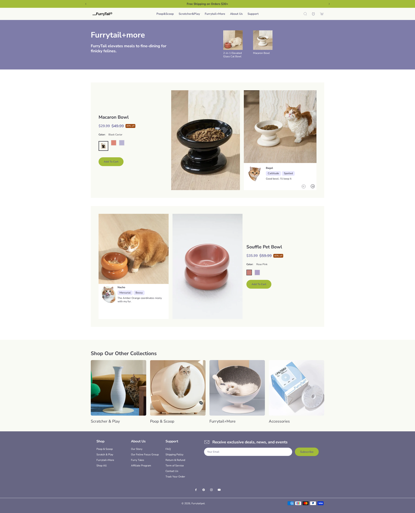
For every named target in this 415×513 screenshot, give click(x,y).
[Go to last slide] (86, 4)
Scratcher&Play (189, 14)
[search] (305, 14)
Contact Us (172, 471)
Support (253, 14)
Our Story (136, 449)
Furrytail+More (215, 14)
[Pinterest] (203, 489)
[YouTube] (219, 489)
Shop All (101, 465)
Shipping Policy (174, 454)
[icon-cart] (322, 14)
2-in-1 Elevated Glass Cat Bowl (232, 54)
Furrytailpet (198, 503)
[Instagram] (211, 489)
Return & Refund (175, 460)
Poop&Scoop (165, 14)
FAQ (168, 449)
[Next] (312, 186)
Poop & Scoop (104, 449)
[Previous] (303, 186)
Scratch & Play (104, 454)
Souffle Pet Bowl (264, 247)
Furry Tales (137, 460)
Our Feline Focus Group (145, 454)
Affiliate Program (141, 465)
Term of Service (175, 465)
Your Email (213, 452)
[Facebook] (195, 489)
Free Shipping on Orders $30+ (207, 4)
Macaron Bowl (261, 53)
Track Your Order (175, 476)
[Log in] (313, 14)
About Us (236, 14)
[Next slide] (329, 4)
